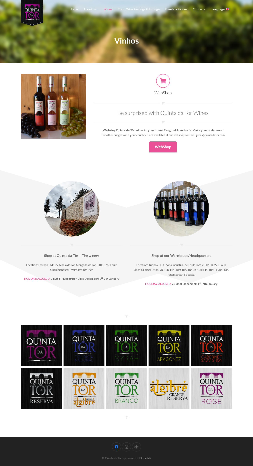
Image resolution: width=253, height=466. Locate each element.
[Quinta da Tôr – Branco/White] (126, 388)
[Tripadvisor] (136, 447)
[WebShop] (163, 81)
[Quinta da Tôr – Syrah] (126, 345)
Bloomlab (145, 458)
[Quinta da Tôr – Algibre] (84, 388)
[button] (114, 9)
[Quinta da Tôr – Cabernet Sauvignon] (211, 345)
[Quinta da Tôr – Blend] (41, 345)
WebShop (163, 92)
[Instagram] (126, 447)
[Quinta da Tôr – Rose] (211, 388)
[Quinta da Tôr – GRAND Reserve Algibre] (169, 388)
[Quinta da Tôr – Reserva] (41, 388)
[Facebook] (116, 447)
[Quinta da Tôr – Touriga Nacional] (84, 345)
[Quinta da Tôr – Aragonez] (169, 345)
